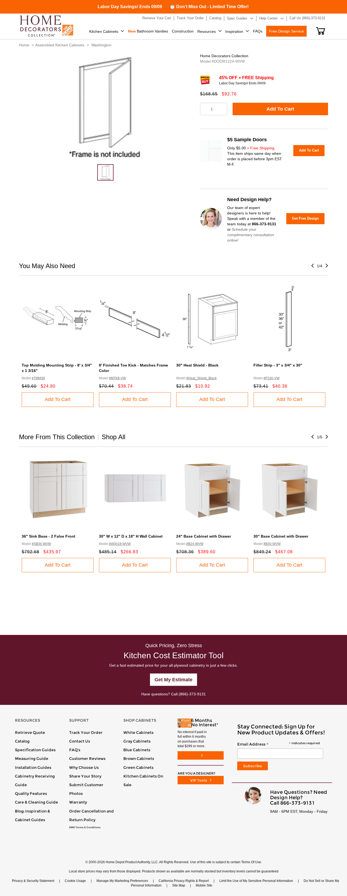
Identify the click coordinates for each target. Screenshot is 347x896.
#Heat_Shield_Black (201, 378)
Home (24, 45)
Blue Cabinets (136, 749)
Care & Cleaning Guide (36, 802)
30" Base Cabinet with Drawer (280, 536)
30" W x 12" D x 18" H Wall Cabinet (131, 536)
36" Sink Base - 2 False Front (48, 536)
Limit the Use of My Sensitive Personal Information (256, 881)
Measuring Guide (31, 758)
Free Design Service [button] (286, 31)
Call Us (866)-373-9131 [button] (307, 18)
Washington (101, 45)
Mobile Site (204, 885)
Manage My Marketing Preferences (122, 881)
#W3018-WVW (120, 544)
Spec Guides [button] (237, 18)
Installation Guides (33, 767)
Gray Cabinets (136, 741)
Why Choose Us (84, 767)
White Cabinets (138, 732)
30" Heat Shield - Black (197, 365)
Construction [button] (183, 31)
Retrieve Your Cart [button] (156, 18)
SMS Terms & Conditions (85, 827)
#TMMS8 (38, 378)
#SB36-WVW (41, 544)
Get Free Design (305, 218)
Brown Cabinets (138, 758)
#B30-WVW (272, 544)
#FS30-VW (271, 378)
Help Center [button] (268, 18)
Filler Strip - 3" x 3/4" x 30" (277, 365)
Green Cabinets (138, 767)
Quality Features (31, 793)
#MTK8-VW (117, 378)
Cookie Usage (75, 881)
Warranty (78, 802)
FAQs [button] (257, 31)
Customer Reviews (87, 758)
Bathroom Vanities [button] (148, 31)
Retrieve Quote (30, 732)
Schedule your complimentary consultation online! (250, 234)
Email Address (278, 744)
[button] (320, 31)
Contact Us (79, 741)
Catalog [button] (215, 18)
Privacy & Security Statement (33, 881)
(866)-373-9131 (192, 694)
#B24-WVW (194, 544)
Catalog (22, 741)
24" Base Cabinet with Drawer (203, 536)
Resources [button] (206, 31)
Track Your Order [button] (190, 18)
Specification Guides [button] (35, 749)
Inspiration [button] (234, 31)
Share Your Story (85, 776)
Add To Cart (280, 109)
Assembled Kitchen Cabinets (59, 45)
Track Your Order (85, 732)
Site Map (178, 885)
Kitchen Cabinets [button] (103, 31)
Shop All (113, 437)
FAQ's (74, 749)
